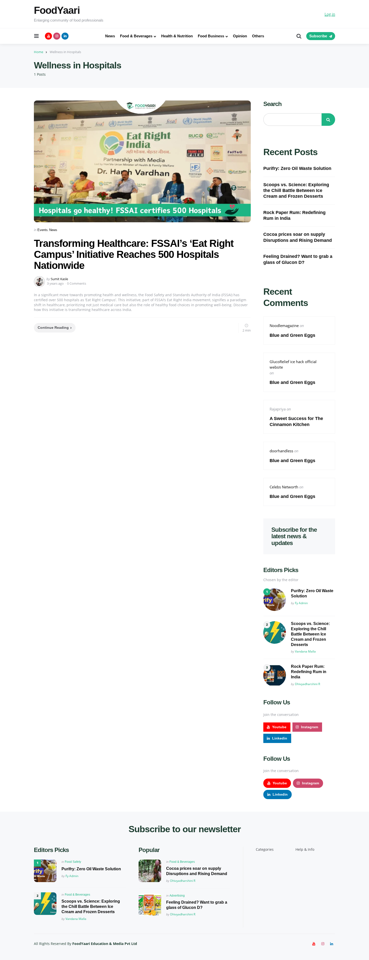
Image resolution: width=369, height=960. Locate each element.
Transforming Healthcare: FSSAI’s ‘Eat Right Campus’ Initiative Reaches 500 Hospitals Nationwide (133, 254)
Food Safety (73, 862)
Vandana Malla (305, 651)
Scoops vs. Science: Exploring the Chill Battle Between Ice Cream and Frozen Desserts (296, 190)
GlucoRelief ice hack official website (293, 364)
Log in (330, 14)
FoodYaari (57, 10)
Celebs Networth (284, 486)
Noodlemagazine (284, 325)
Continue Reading (53, 328)
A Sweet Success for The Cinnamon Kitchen (296, 421)
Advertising (177, 895)
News (110, 36)
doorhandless (281, 450)
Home (38, 52)
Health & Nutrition (177, 36)
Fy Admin (301, 603)
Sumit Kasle (59, 279)
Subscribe (318, 36)
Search (272, 103)
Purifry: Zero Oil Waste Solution (297, 168)
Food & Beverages (136, 36)
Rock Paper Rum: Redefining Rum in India (294, 215)
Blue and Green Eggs (293, 335)
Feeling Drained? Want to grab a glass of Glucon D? (297, 259)
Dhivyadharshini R (307, 684)
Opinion (240, 36)
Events (42, 230)
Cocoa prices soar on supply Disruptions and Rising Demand (297, 237)
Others (258, 36)
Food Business (211, 36)
